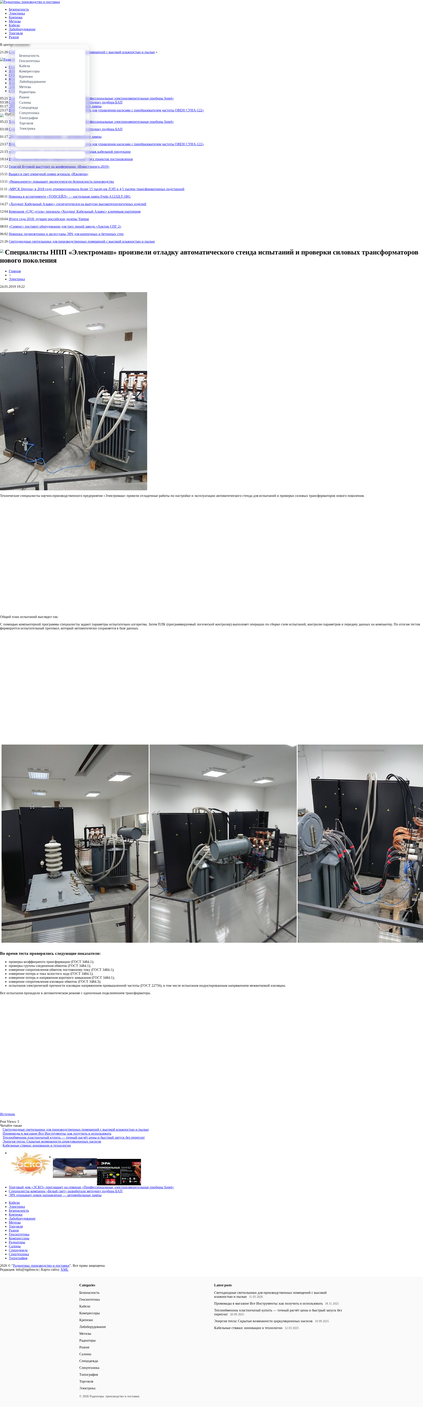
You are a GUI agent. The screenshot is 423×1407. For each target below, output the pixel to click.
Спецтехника (19, 1254)
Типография (18, 1258)
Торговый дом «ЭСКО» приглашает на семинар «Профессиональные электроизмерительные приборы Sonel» (91, 98)
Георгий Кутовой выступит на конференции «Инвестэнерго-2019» (59, 166)
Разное (14, 37)
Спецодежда (18, 1250)
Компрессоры (19, 1238)
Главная (15, 271)
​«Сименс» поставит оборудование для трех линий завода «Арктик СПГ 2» (65, 226)
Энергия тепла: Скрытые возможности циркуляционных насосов (52, 1141)
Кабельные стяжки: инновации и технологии (37, 1145)
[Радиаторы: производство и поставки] (30, 2)
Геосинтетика (19, 1234)
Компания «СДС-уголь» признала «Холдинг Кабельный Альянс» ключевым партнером (75, 211)
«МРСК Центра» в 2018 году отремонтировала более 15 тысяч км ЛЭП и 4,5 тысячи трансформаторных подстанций (96, 189)
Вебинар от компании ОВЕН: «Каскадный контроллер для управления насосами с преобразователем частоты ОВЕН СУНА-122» (106, 110)
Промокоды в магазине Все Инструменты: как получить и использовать (57, 1133)
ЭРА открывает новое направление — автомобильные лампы (55, 1195)
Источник (7, 1114)
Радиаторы (17, 1242)
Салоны (15, 1246)
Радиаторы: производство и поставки (41, 1265)
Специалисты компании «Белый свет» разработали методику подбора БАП (65, 1191)
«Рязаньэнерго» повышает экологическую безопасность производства (61, 181)
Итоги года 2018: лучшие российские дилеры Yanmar (49, 219)
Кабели (14, 25)
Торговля (16, 33)
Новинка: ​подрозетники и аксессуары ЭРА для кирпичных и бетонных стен (66, 234)
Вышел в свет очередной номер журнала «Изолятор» (48, 174)
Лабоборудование (22, 29)
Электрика (17, 13)
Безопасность (19, 9)
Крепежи (15, 17)
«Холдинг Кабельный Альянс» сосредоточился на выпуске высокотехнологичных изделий (77, 204)
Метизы (15, 21)
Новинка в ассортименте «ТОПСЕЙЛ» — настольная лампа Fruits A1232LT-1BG (70, 196)
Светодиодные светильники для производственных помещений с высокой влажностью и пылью (82, 241)
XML (65, 1269)
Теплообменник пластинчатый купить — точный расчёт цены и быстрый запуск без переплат (74, 1137)
